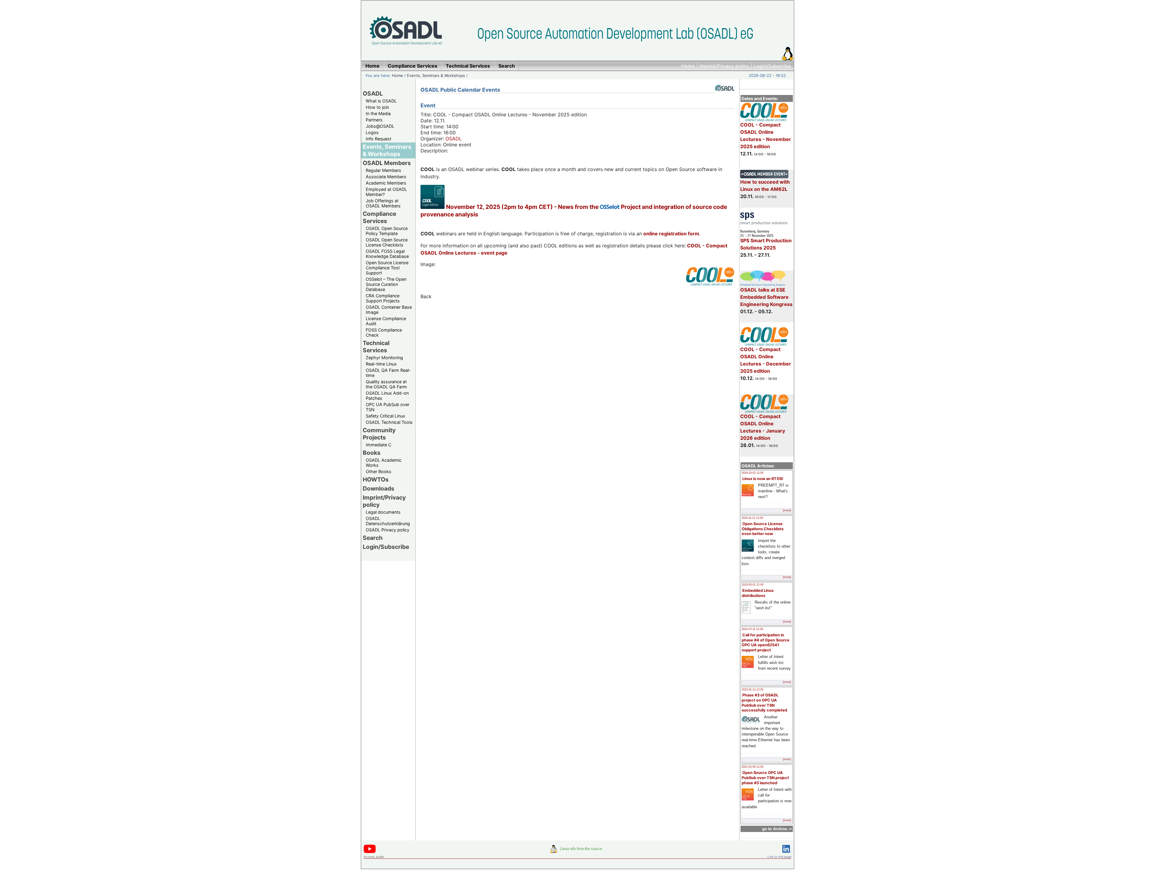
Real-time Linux (381, 363)
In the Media (378, 113)
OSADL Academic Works (384, 462)
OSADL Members (387, 163)
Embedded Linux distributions (758, 593)
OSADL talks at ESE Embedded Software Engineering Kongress (766, 297)
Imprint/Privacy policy (724, 66)
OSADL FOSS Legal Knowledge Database (387, 254)
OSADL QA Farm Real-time (388, 373)
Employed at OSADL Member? (386, 192)
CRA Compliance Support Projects (383, 298)
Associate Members (386, 176)
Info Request (378, 138)
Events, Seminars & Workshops (436, 75)
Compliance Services (379, 217)
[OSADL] (724, 95)
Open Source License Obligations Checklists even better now (763, 529)
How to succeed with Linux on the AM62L (765, 185)
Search (373, 537)
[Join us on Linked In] (786, 853)
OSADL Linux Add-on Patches (387, 395)
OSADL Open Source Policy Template (387, 231)
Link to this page (779, 856)
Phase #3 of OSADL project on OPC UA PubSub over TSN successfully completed (764, 702)
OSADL (373, 93)
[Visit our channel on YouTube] (370, 852)
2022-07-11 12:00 (752, 629)
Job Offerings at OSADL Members (383, 203)
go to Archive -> (777, 829)
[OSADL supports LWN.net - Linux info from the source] (577, 851)
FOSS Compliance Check (384, 332)
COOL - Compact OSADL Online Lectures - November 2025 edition (765, 135)
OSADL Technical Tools (389, 422)
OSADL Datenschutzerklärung (388, 521)
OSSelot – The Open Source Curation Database (386, 284)
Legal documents (383, 512)
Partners (374, 119)
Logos (372, 132)
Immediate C (378, 444)
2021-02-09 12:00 (752, 766)
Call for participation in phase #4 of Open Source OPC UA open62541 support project (766, 642)
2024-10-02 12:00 (752, 472)
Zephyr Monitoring (384, 357)
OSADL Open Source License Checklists (387, 242)
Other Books (378, 471)
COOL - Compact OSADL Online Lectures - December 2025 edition (765, 360)
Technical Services (376, 346)
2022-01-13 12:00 (752, 689)
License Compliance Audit (386, 321)
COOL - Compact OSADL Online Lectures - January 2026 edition (762, 427)
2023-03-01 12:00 (752, 584)
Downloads (378, 488)
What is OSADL (381, 100)
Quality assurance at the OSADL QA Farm (386, 384)
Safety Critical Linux (385, 415)
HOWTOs (376, 479)
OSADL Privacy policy (387, 529)
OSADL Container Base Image (389, 309)
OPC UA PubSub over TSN (387, 407)
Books (371, 452)
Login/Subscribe (772, 66)
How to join (377, 107)
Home (688, 66)
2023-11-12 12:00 (752, 517)
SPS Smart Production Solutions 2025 (766, 244)
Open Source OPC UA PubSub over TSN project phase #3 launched (765, 777)
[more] (787, 510)
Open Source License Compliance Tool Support (387, 267)
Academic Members (386, 182)
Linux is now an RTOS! (762, 478)
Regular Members (383, 170)
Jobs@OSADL (380, 126)
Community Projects (379, 434)
